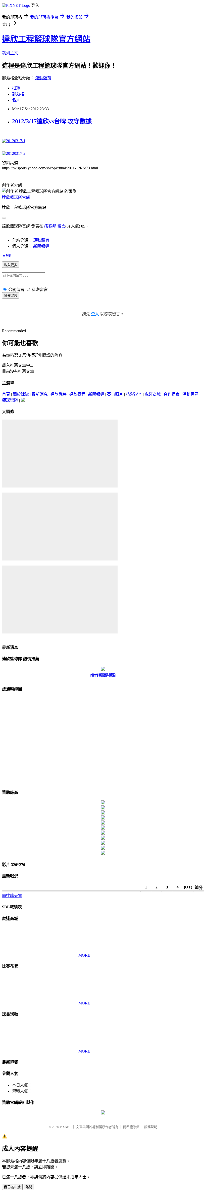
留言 (61, 226)
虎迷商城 (153, 394)
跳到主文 (10, 53)
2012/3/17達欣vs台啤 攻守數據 (52, 121)
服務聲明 (150, 1127)
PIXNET (65, 1127)
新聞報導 (41, 246)
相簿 (16, 88)
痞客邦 (50, 226)
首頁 (6, 394)
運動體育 (43, 78)
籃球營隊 (10, 400)
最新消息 (40, 394)
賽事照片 (115, 394)
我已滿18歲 (12, 1187)
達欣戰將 (58, 394)
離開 (29, 1187)
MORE (84, 955)
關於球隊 (21, 394)
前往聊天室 (12, 895)
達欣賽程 (77, 394)
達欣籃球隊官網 (16, 197)
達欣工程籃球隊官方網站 (46, 39)
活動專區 (190, 394)
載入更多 (10, 265)
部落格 (18, 94)
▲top (6, 255)
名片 (16, 100)
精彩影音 (134, 394)
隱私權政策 (131, 1127)
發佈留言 (10, 295)
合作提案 (172, 394)
